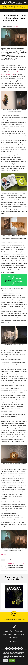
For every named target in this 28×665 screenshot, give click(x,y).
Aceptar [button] (12, 660)
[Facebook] (21, 563)
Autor (2, 559)
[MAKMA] (5, 566)
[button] (25, 2)
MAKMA (15, 26)
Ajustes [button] (5, 660)
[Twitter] (23, 563)
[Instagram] (25, 563)
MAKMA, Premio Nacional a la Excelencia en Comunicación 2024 (15, 7)
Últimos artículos (9, 559)
